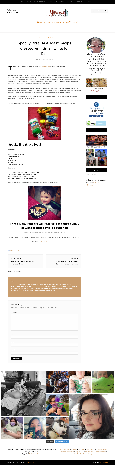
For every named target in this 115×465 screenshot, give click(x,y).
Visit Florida (77, 454)
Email (13, 342)
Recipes (50, 1)
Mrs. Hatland (15, 284)
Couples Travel (79, 452)
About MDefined (64, 449)
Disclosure (81, 449)
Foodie (42, 29)
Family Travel (26, 1)
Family (63, 29)
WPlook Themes (104, 462)
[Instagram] (43, 414)
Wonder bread (46, 66)
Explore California (101, 452)
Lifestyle (53, 29)
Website (13, 350)
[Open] (23, 393)
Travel (33, 29)
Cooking (39, 37)
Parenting (60, 1)
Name (13, 334)
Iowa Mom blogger (37, 286)
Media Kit (70, 1)
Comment (14, 312)
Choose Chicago (87, 454)
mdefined (23, 373)
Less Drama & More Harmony (80, 29)
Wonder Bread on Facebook (49, 242)
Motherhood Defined (35, 454)
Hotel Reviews (39, 1)
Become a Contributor (85, 1)
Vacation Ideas (89, 452)
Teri (39, 59)
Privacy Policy (90, 449)
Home (26, 29)
